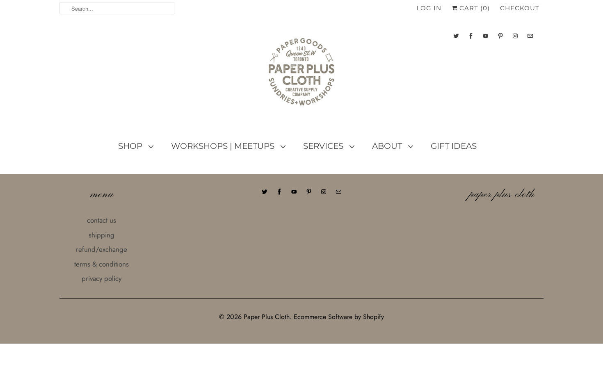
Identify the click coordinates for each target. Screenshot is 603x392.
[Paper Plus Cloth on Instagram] (515, 36)
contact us (101, 220)
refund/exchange (101, 249)
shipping (101, 235)
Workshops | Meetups (223, 146)
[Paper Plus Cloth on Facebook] (471, 36)
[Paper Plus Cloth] (301, 75)
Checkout (519, 8)
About (388, 146)
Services (324, 146)
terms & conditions (101, 264)
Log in (428, 8)
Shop (131, 146)
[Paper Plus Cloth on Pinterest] (500, 36)
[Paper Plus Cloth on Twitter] (456, 36)
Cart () (473, 8)
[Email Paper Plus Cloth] (530, 36)
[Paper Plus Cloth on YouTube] (485, 36)
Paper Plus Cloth (267, 316)
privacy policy (101, 278)
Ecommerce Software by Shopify (339, 316)
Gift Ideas (454, 146)
